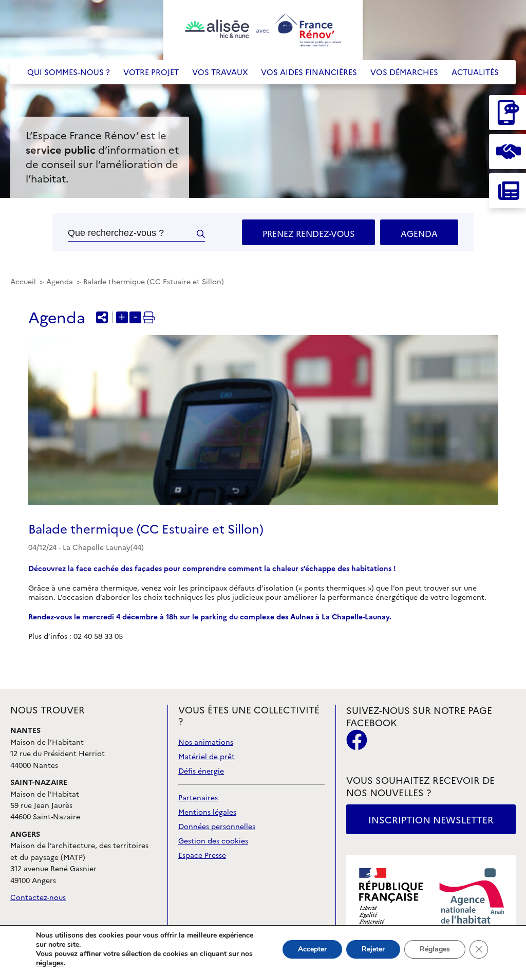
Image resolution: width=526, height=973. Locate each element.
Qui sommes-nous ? (68, 72)
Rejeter (373, 949)
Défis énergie (201, 771)
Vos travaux (220, 72)
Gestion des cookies (213, 841)
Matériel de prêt (206, 756)
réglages (50, 963)
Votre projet (151, 72)
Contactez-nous (38, 897)
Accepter (312, 949)
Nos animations (205, 742)
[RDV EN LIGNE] (507, 151)
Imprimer (149, 317)
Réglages (435, 949)
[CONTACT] (507, 112)
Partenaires (198, 798)
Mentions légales (207, 812)
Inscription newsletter (431, 820)
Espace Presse (202, 855)
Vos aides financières (309, 72)
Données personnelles (216, 826)
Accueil (24, 282)
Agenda (419, 234)
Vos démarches (404, 72)
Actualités (475, 72)
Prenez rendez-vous (308, 234)
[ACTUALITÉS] (507, 190)
